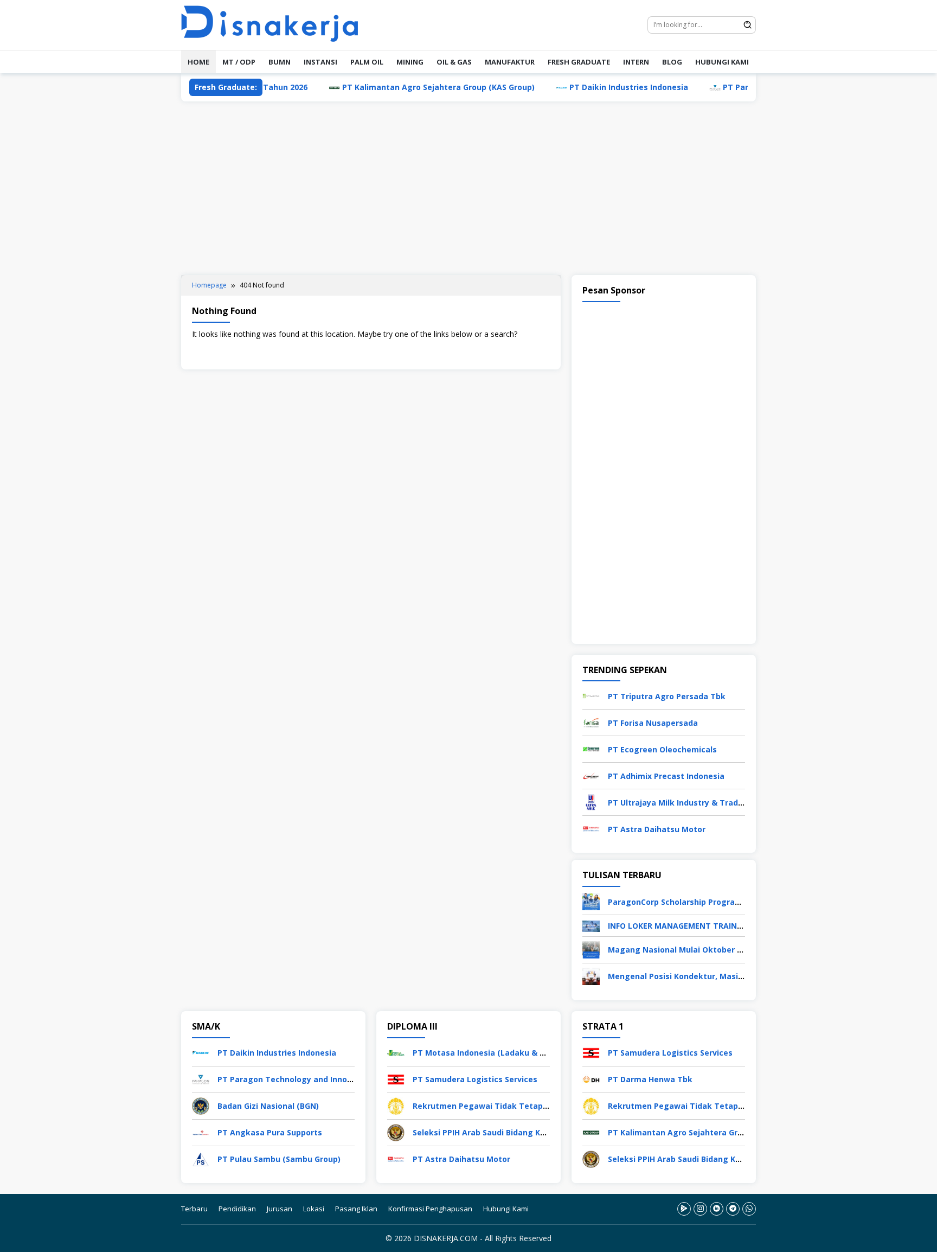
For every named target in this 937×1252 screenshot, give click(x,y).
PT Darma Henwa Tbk (650, 1079)
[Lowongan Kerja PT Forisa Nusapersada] (591, 722)
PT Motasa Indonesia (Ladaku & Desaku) (492, 1052)
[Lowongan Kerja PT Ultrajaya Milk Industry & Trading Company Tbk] (591, 801)
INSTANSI (320, 62)
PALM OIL (366, 62)
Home (198, 62)
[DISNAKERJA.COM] (276, 24)
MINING (409, 62)
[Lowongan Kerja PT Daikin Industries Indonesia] (200, 1051)
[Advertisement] (468, 188)
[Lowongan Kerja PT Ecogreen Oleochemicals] (591, 748)
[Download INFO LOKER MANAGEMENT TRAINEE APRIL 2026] (591, 925)
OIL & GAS (454, 62)
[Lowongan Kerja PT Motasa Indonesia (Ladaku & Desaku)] (396, 1051)
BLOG (672, 62)
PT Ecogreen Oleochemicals (662, 749)
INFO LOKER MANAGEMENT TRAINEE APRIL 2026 (698, 926)
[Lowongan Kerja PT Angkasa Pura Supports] (200, 1131)
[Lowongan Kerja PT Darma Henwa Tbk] (591, 1078)
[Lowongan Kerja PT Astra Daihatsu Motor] (591, 828)
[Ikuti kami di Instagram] (700, 1209)
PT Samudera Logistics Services (475, 1079)
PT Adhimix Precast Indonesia (666, 776)
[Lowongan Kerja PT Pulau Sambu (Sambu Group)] (200, 1158)
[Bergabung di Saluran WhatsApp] (749, 1209)
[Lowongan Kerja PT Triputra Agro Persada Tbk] (591, 695)
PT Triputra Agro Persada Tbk (667, 696)
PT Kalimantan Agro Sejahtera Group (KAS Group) (398, 87)
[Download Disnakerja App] (684, 1209)
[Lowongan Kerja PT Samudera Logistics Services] (396, 1078)
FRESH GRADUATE (579, 62)
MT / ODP (238, 62)
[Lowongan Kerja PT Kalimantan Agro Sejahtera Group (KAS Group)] (591, 1131)
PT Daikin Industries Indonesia (589, 87)
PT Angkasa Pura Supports (269, 1132)
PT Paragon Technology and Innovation (294, 1079)
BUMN (279, 62)
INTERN (636, 62)
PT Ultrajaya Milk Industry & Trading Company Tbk (707, 802)
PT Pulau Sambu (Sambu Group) (279, 1159)
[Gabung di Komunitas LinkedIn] (716, 1209)
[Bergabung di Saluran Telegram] (733, 1209)
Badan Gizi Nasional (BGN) (268, 1106)
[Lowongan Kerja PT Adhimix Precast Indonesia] (591, 775)
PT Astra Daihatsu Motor (656, 829)
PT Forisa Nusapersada (653, 723)
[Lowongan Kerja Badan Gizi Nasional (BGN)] (200, 1105)
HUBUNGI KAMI (722, 62)
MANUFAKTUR (510, 62)
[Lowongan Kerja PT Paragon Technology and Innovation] (200, 1078)
